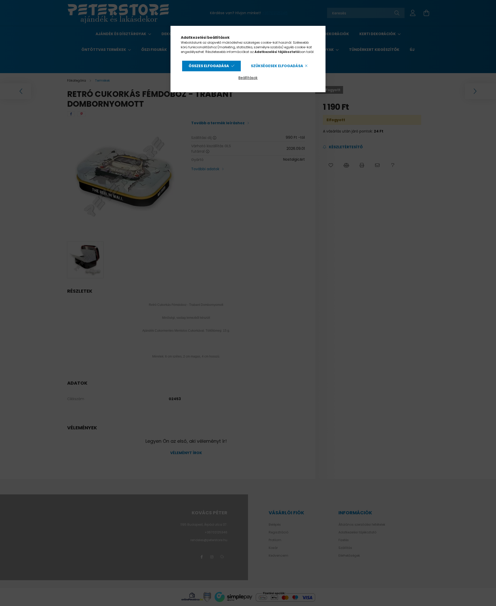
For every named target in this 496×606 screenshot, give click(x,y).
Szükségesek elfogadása (277, 65)
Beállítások (248, 77)
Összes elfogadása (209, 65)
